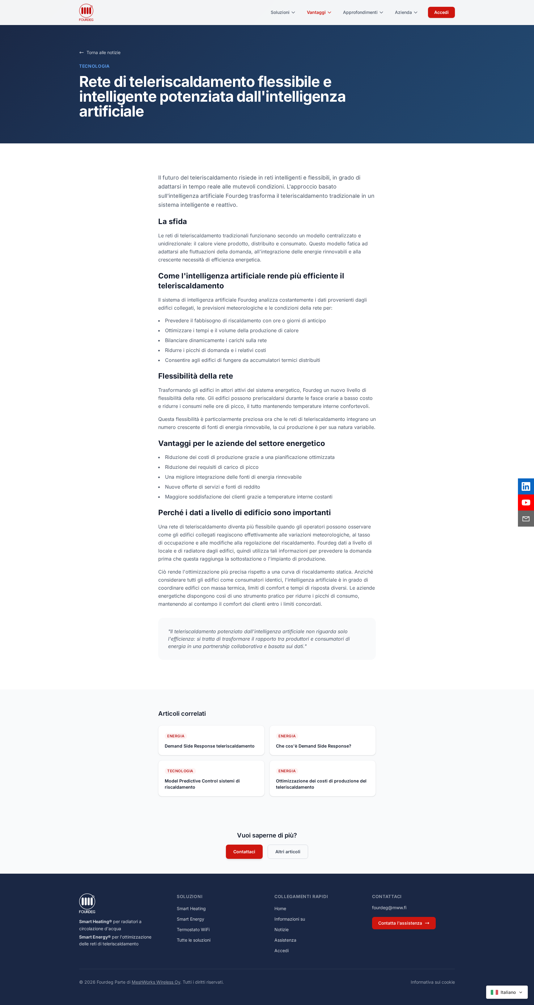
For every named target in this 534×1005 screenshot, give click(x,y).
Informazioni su (289, 919)
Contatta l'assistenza (400, 923)
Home (280, 908)
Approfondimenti (360, 12)
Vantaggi (316, 12)
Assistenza (285, 940)
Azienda (403, 12)
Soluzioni (280, 12)
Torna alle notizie (104, 52)
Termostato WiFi (193, 929)
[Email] (526, 519)
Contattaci (244, 851)
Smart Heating (191, 908)
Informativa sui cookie (433, 982)
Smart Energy (190, 919)
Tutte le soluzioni (193, 940)
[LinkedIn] (526, 486)
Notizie (281, 929)
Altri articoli (287, 851)
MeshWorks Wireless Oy (156, 982)
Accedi (441, 12)
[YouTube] (526, 502)
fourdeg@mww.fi (389, 907)
